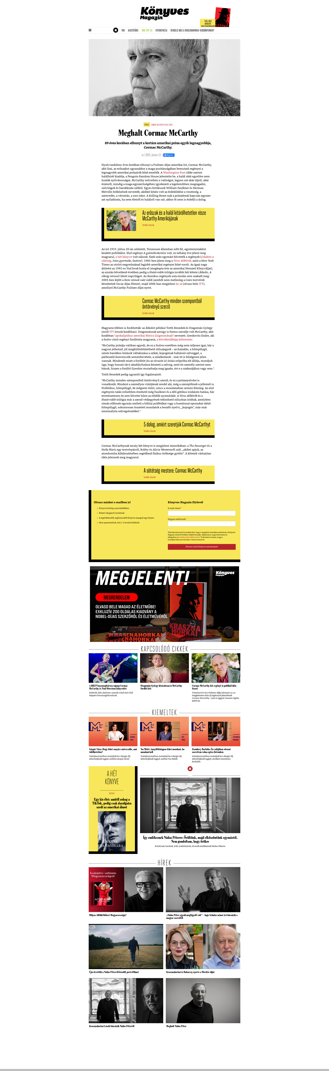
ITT (201, 284)
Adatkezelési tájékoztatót (189, 537)
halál (166, 125)
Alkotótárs (134, 30)
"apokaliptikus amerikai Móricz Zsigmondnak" (144, 335)
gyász (171, 125)
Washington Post (174, 172)
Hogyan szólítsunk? (177, 519)
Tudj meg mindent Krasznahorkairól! (208, 24)
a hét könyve (124, 257)
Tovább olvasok (148, 225)
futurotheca (162, 30)
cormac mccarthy (157, 125)
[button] (90, 30)
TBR (123, 30)
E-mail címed (175, 508)
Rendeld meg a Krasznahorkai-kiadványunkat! (193, 30)
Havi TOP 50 (148, 30)
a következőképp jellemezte (174, 339)
